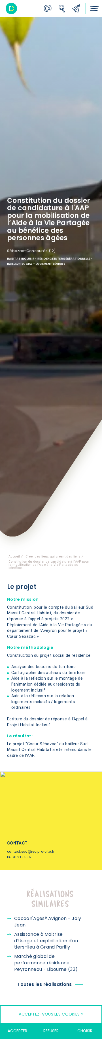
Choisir (84, 1031)
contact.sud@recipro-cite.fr (31, 851)
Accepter (17, 1031)
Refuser (51, 1031)
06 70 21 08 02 (19, 857)
